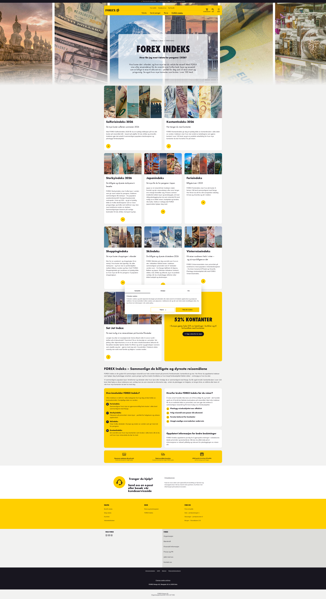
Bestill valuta (108, 509)
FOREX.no (154, 40)
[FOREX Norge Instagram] (109, 535)
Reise (166, 12)
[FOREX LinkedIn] (112, 535)
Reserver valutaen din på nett (124, 458)
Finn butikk (153, 8)
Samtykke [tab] (137, 290)
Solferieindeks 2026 (108, 146)
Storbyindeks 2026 (123, 219)
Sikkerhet (164, 570)
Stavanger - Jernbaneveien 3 (194, 516)
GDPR (158, 570)
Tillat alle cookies (187, 309)
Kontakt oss (168, 562)
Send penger (155, 12)
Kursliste (107, 516)
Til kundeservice (169, 478)
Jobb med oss (168, 557)
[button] (171, 8)
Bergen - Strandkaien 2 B (193, 520)
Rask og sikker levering (163, 458)
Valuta (144, 12)
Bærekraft (167, 541)
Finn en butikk (189, 509)
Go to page (163, 211)
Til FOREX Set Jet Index (108, 357)
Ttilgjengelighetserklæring (174, 570)
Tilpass (162, 309)
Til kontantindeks (168, 146)
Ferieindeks (203, 202)
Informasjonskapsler (150, 570)
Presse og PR (168, 552)
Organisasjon (168, 536)
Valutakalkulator (109, 520)
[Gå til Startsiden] (112, 10)
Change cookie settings (163, 580)
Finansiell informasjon (171, 547)
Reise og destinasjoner (151, 509)
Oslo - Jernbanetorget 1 (192, 513)
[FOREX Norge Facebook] (106, 535)
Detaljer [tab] (163, 290)
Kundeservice (162, 8)
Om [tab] (189, 290)
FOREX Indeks (177, 12)
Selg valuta (107, 513)
